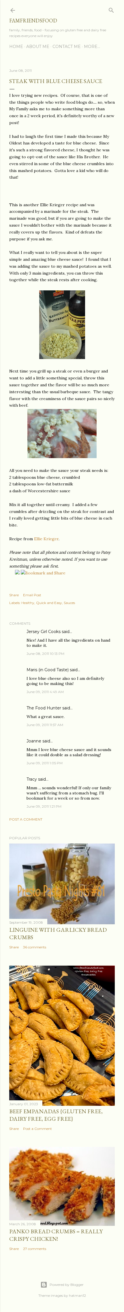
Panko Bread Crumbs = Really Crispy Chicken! (56, 1235)
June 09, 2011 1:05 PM (45, 763)
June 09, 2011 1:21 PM (44, 806)
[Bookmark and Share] (43, 573)
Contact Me (66, 46)
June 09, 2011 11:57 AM (45, 725)
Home (16, 46)
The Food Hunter (44, 708)
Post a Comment (25, 819)
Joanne (34, 741)
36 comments (34, 947)
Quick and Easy (49, 603)
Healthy (27, 603)
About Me (37, 46)
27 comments (34, 1249)
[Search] (111, 9)
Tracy (32, 779)
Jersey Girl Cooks (44, 631)
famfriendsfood (33, 20)
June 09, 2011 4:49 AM (45, 692)
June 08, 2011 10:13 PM (45, 653)
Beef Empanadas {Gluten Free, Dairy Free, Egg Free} (56, 1115)
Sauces (69, 603)
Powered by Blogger (67, 1284)
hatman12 (77, 1295)
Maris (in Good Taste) (48, 669)
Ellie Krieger (46, 538)
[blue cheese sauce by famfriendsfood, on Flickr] (62, 357)
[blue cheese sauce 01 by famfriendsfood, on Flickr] (62, 456)
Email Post (32, 595)
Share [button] (14, 595)
